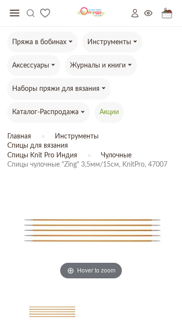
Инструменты (77, 136)
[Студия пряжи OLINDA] (91, 13)
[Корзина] (167, 13)
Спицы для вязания (37, 145)
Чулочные (116, 155)
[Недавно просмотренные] (153, 13)
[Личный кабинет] (138, 13)
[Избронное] (45, 13)
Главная (19, 136)
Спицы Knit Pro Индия (42, 155)
